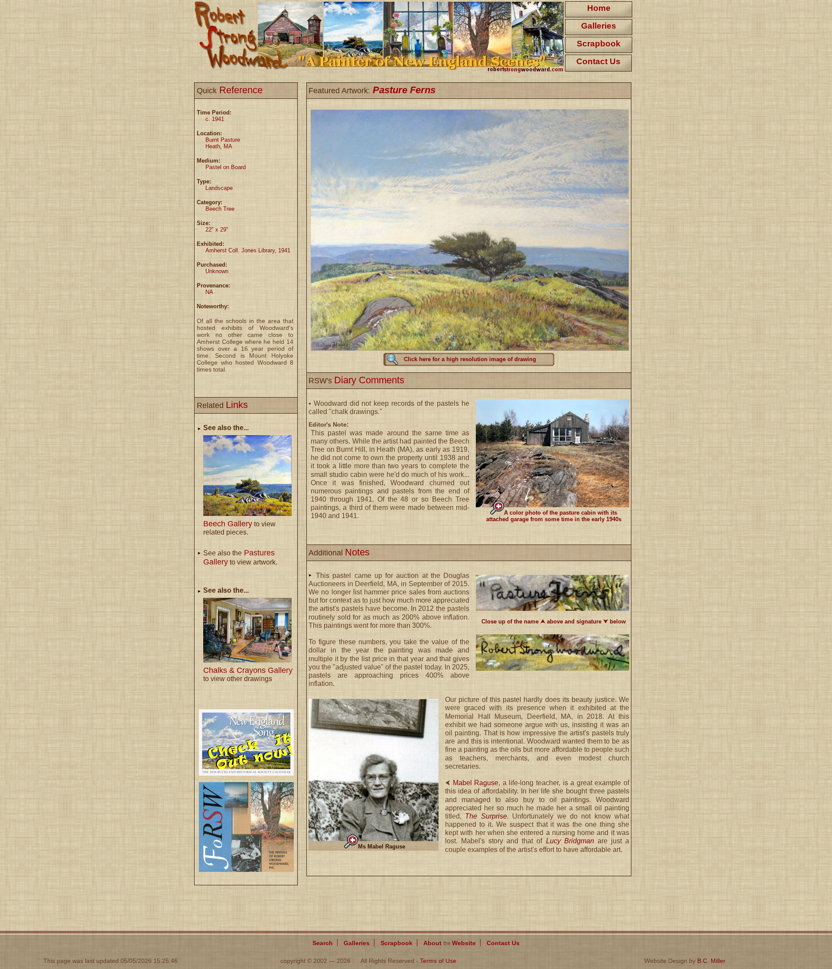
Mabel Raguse (476, 782)
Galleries (598, 25)
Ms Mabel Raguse (381, 846)
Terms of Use (438, 960)
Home (599, 8)
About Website (449, 943)
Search (322, 943)
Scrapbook (599, 43)
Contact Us (598, 61)
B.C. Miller (711, 960)
